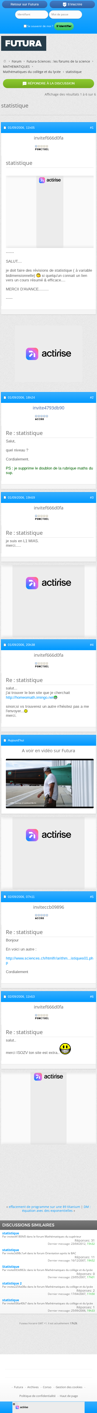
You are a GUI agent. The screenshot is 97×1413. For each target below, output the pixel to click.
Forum (16, 61)
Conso (47, 1387)
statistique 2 (12, 1283)
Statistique (10, 1266)
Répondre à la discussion (48, 83)
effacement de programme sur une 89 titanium (44, 1207)
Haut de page (69, 1396)
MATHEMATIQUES (16, 66)
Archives (33, 1387)
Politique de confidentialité (37, 1396)
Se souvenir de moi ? (40, 26)
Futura (18, 1387)
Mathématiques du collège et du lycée (32, 72)
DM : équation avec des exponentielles (56, 1209)
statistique (10, 1233)
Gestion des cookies (69, 1387)
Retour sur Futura (25, 4)
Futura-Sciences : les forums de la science (58, 61)
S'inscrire (72, 4)
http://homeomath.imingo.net (30, 697)
